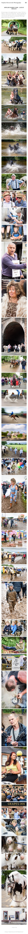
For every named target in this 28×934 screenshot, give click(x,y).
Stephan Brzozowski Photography (11, 2)
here (10, 17)
